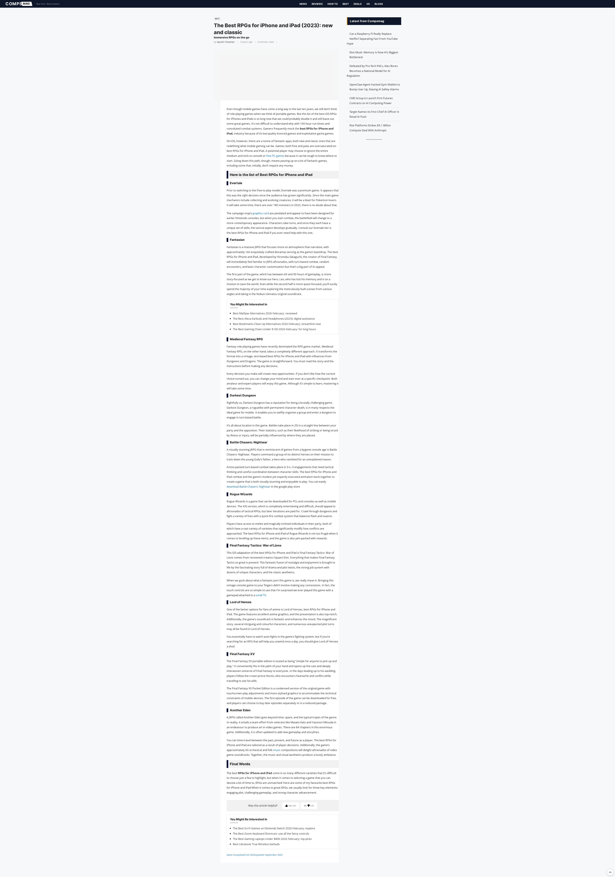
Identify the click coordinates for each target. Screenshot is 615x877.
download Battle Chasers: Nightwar (248, 486)
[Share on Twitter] (212, 111)
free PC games (275, 156)
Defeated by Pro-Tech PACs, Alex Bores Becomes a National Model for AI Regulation (372, 71)
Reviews (317, 3)
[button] (610, 872)
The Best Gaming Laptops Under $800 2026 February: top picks (272, 839)
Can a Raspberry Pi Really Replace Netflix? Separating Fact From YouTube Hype (372, 38)
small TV (261, 595)
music (277, 750)
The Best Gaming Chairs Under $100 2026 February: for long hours (274, 329)
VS (368, 3)
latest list (231, 854)
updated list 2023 (245, 854)
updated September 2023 (269, 854)
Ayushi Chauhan (226, 41)
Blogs (379, 3)
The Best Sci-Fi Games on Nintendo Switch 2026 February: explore (274, 828)
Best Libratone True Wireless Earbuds (256, 844)
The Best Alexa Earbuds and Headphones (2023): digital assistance (274, 318)
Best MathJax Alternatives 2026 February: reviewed (265, 313)
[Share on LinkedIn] (212, 115)
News (303, 3)
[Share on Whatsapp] (212, 118)
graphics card (261, 213)
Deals (358, 3)
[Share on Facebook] (212, 107)
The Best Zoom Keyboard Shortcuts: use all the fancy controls (271, 833)
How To (333, 3)
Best (346, 3)
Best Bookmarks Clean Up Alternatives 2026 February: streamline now (277, 324)
